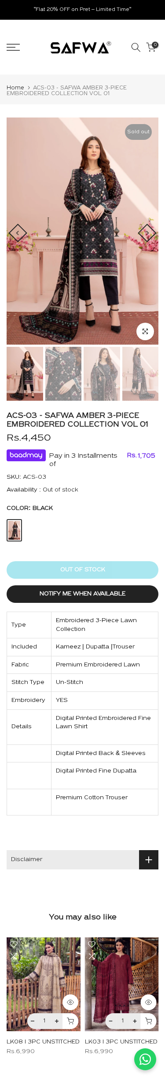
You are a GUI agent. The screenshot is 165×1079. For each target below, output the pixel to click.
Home (15, 88)
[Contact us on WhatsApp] (145, 1059)
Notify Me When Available (82, 594)
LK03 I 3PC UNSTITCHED (121, 1042)
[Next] (147, 233)
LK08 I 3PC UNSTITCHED (43, 1042)
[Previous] (17, 233)
